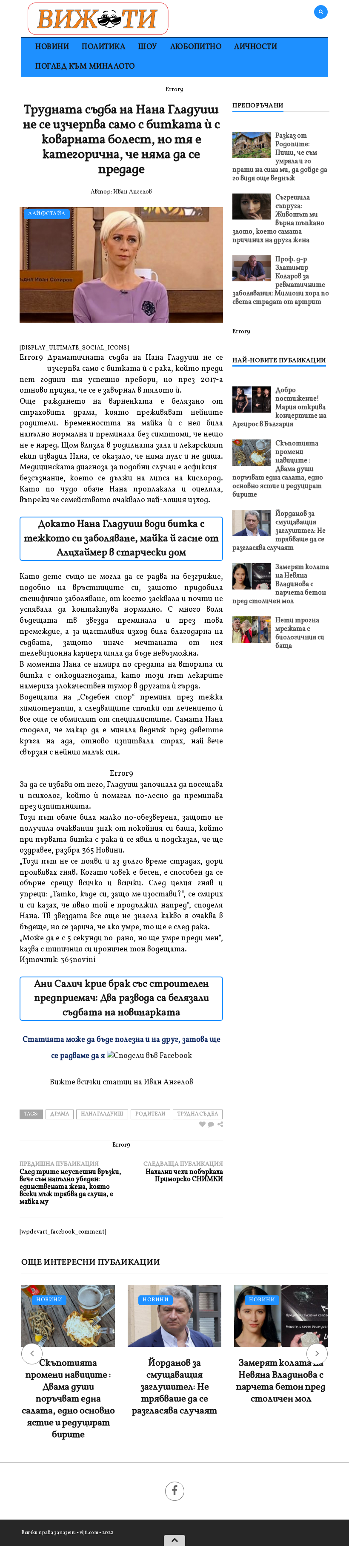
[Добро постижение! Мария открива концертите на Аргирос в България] (251, 399)
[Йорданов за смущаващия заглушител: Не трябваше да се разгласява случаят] (251, 523)
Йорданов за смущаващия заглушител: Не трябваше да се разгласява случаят (279, 531)
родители (150, 1114)
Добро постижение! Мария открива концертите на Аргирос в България (279, 407)
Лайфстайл (47, 214)
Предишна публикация (70, 1183)
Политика (104, 47)
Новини (52, 47)
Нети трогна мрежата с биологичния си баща (299, 633)
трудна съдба (197, 1114)
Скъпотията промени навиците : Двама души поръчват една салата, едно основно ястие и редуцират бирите (277, 469)
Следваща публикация (183, 1172)
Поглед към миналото (85, 66)
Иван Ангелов (132, 192)
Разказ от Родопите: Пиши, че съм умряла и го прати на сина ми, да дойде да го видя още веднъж (279, 157)
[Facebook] (174, 1491)
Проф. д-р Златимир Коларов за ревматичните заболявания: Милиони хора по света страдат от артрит (280, 281)
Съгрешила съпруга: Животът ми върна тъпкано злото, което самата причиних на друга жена (278, 219)
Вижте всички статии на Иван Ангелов (121, 1082)
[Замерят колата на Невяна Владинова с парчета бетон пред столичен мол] (251, 576)
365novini (78, 960)
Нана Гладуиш (102, 1114)
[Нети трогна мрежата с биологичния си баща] (251, 629)
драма (59, 1114)
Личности (255, 47)
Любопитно (196, 47)
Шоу (147, 47)
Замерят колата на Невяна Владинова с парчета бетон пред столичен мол (280, 584)
